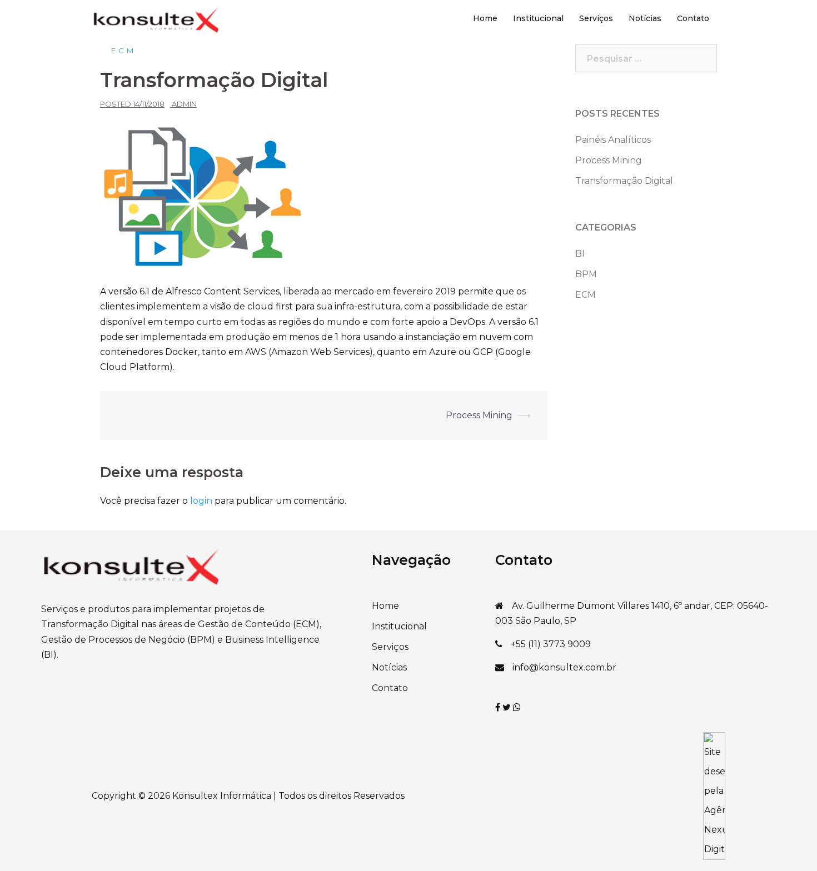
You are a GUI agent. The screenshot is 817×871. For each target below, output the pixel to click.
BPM (586, 274)
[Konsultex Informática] (156, 18)
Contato (693, 18)
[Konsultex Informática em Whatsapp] (517, 707)
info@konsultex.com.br (564, 667)
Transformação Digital (624, 181)
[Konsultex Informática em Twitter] (507, 707)
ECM (123, 50)
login (201, 500)
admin (184, 103)
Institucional (538, 18)
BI (580, 253)
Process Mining (479, 415)
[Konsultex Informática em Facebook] (498, 707)
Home (485, 18)
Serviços (596, 18)
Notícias (645, 18)
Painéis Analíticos (613, 139)
